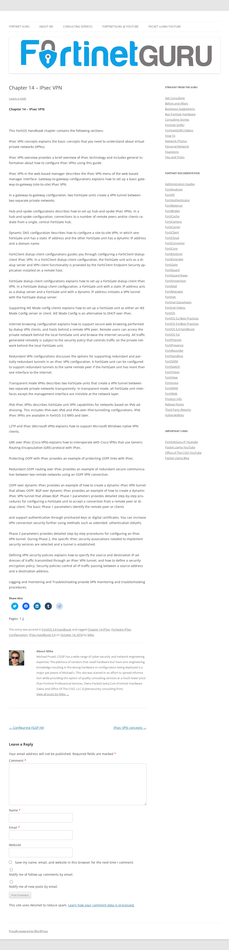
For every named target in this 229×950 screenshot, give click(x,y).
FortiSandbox (174, 356)
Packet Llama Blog (177, 458)
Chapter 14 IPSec (99, 629)
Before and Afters (176, 103)
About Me (46, 26)
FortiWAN (171, 388)
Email (14, 827)
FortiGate (171, 265)
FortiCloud (172, 238)
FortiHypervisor (175, 281)
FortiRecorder (174, 351)
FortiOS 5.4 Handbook (56, 629)
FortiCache (172, 216)
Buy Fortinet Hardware (180, 114)
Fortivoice (171, 383)
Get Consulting (175, 98)
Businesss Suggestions (180, 109)
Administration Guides (180, 184)
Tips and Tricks (174, 157)
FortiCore (171, 248)
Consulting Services (78, 26)
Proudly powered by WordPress (28, 931)
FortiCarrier (172, 227)
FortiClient (172, 232)
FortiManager (174, 291)
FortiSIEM (171, 361)
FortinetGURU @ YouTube (120, 26)
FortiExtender (174, 259)
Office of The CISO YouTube (183, 453)
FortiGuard (172, 270)
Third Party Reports (178, 410)
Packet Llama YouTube (164, 26)
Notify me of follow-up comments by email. (41, 874)
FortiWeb (171, 394)
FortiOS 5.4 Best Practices (182, 324)
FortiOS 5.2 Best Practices (182, 318)
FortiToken (172, 372)
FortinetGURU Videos (179, 130)
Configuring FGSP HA (26, 727)
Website (15, 845)
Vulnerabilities (174, 415)
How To (170, 136)
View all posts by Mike (52, 694)
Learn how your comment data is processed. (101, 905)
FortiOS (170, 313)
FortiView (171, 377)
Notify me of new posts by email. (33, 886)
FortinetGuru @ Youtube (181, 442)
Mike (90, 635)
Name (15, 810)
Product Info (173, 399)
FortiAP (170, 195)
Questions (172, 152)
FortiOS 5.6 (172, 334)
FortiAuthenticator (177, 200)
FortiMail (171, 286)
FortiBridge (172, 211)
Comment (17, 760)
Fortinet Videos (175, 308)
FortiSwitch (172, 367)
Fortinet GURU (19, 26)
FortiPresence (174, 345)
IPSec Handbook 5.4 (42, 635)
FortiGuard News (176, 275)
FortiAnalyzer (174, 189)
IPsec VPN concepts (130, 727)
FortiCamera (173, 222)
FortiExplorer (173, 254)
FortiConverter (175, 243)
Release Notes (174, 404)
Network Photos (176, 141)
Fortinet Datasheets (178, 302)
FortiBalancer (174, 205)
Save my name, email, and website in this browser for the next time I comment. (74, 862)
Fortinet (170, 297)
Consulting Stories (177, 120)
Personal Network (177, 146)
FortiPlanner (173, 340)
